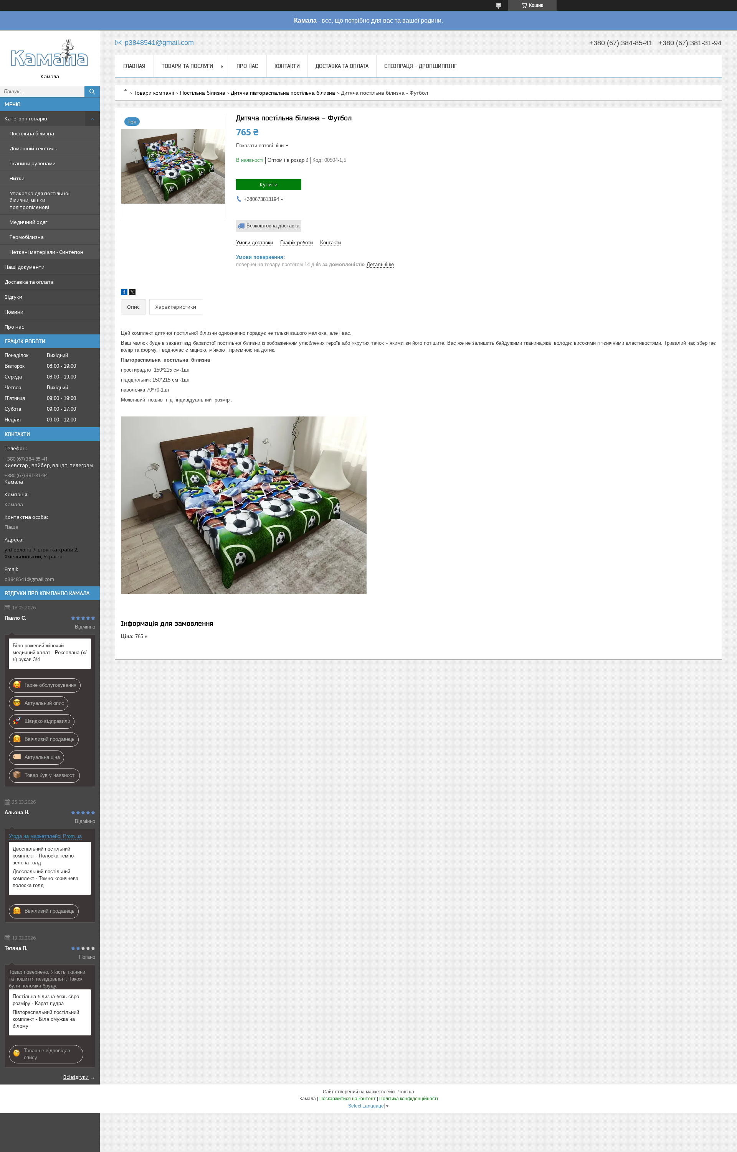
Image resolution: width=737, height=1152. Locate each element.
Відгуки (13, 296)
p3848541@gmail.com (29, 579)
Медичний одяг (28, 222)
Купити (269, 184)
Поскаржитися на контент (347, 1098)
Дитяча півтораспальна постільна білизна (283, 93)
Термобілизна (27, 237)
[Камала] (50, 54)
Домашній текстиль (34, 148)
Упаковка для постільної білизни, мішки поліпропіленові (39, 200)
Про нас (14, 326)
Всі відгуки (76, 1076)
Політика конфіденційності (408, 1098)
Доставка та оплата (29, 281)
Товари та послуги (187, 66)
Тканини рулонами (33, 163)
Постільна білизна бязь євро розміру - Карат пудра (46, 1000)
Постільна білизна (32, 133)
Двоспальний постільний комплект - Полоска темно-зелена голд (44, 856)
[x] (132, 293)
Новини (14, 311)
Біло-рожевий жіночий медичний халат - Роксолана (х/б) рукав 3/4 (50, 652)
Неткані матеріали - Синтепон (46, 252)
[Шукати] (92, 91)
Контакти (287, 66)
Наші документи (25, 266)
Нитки (17, 178)
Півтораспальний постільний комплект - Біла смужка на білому (46, 1019)
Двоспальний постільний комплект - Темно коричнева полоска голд (45, 878)
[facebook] (124, 293)
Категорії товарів (26, 118)
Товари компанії (154, 93)
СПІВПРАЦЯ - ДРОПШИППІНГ (420, 66)
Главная (134, 66)
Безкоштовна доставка (272, 226)
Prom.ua (405, 1091)
